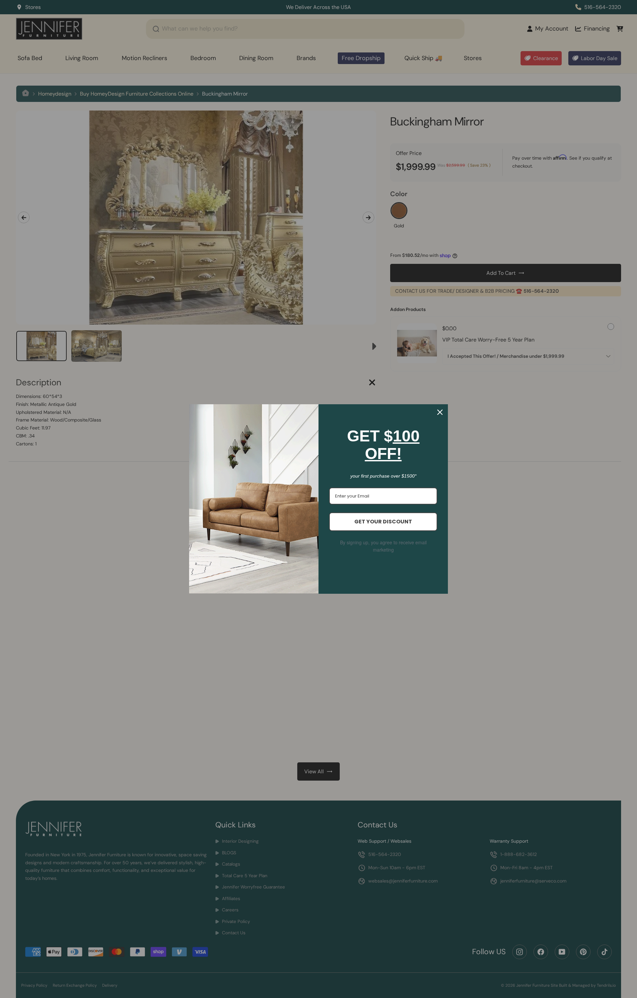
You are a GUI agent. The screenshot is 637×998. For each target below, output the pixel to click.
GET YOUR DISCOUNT (383, 521)
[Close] (440, 412)
